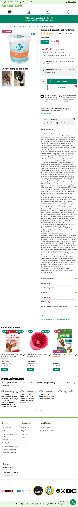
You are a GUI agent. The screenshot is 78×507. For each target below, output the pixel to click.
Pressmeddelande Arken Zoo (9, 454)
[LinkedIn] (74, 491)
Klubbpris (6, 363)
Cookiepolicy (6, 443)
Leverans (23, 437)
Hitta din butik (72, 2)
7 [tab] (43, 373)
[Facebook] (58, 491)
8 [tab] (45, 373)
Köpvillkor (24, 444)
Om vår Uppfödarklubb (47, 431)
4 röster (59, 33)
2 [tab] (34, 373)
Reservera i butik (50, 73)
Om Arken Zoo (6, 427)
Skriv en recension (67, 33)
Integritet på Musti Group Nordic (9, 435)
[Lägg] (24, 355)
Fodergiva (44, 292)
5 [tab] (39, 373)
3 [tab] (35, 373)
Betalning (24, 434)
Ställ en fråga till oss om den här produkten (54, 306)
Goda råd (5, 439)
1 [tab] (32, 373)
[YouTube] (68, 491)
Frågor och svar (25, 431)
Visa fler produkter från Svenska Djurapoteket (55, 319)
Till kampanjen (47, 20)
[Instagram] (62, 491)
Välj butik (72, 70)
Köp (4, 369)
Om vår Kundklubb (45, 427)
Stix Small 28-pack (62, 355)
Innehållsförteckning (47, 278)
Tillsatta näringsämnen (48, 288)
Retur (22, 440)
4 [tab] (37, 373)
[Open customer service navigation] (73, 502)
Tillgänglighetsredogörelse (10, 446)
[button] (9, 398)
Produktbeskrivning (47, 129)
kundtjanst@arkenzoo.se (10, 470)
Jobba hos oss (6, 431)
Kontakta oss (25, 427)
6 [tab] (41, 373)
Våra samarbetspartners (9, 449)
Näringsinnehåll (45, 283)
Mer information (46, 113)
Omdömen (45, 302)
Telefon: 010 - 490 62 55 (10, 472)
